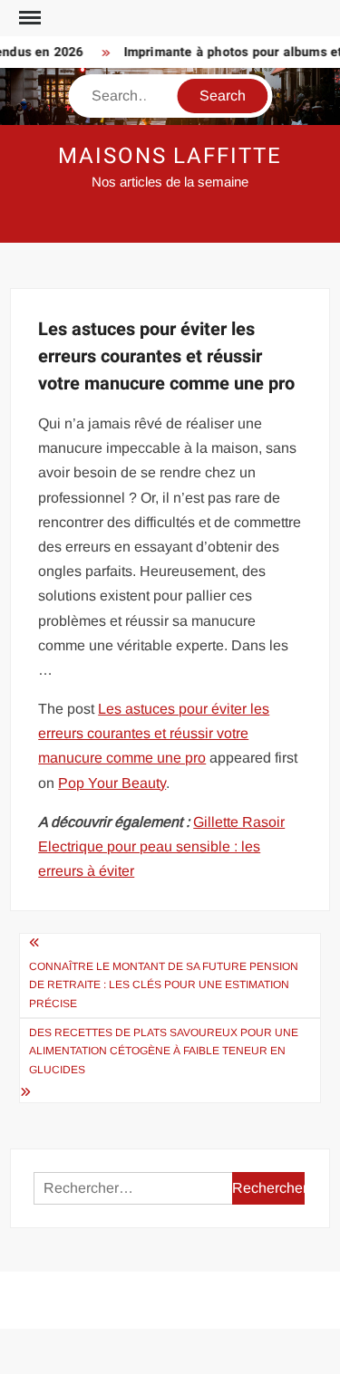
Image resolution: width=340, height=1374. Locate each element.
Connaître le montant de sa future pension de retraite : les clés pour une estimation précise (163, 985)
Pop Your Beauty (112, 783)
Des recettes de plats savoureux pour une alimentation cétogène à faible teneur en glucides (163, 1051)
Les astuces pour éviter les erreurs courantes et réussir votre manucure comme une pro (153, 733)
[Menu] (28, 18)
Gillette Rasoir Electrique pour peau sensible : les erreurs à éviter (161, 846)
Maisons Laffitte (170, 156)
